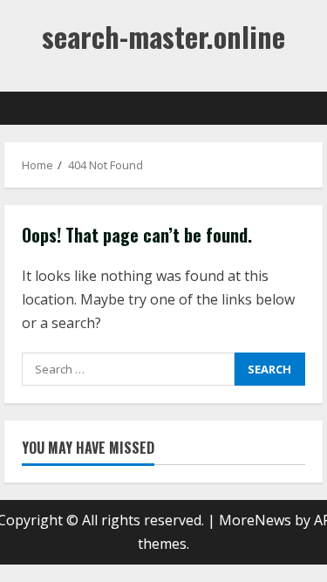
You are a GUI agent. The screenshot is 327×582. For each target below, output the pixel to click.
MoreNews (255, 520)
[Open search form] (301, 108)
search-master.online (163, 36)
